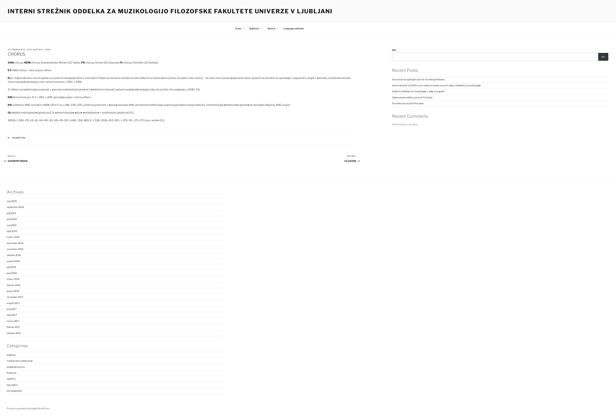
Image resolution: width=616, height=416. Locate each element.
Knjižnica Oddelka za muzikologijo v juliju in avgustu (418, 91)
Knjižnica (254, 28)
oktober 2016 (14, 333)
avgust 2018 (13, 261)
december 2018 (15, 243)
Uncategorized (14, 390)
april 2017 (12, 315)
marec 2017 (13, 321)
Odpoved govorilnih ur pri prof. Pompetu (412, 97)
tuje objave (12, 384)
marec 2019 (13, 237)
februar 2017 (13, 327)
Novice (271, 28)
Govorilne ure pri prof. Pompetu (408, 103)
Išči (394, 50)
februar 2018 (13, 285)
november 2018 (15, 249)
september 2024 (15, 207)
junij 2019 (12, 219)
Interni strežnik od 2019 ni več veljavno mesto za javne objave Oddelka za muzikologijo (436, 85)
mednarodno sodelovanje (20, 360)
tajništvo (19, 138)
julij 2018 (11, 267)
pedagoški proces (16, 367)
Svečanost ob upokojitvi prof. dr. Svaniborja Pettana (418, 79)
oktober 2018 (14, 255)
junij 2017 (12, 309)
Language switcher (293, 28)
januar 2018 (13, 291)
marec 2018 (13, 279)
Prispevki (11, 372)
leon (47, 49)
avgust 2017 (13, 303)
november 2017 (15, 297)
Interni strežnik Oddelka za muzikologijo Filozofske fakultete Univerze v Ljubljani (170, 11)
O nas (238, 28)
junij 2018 (12, 273)
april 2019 (12, 231)
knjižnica (11, 354)
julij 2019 (11, 213)
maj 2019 (12, 225)
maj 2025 (12, 201)
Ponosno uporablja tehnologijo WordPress (28, 408)
